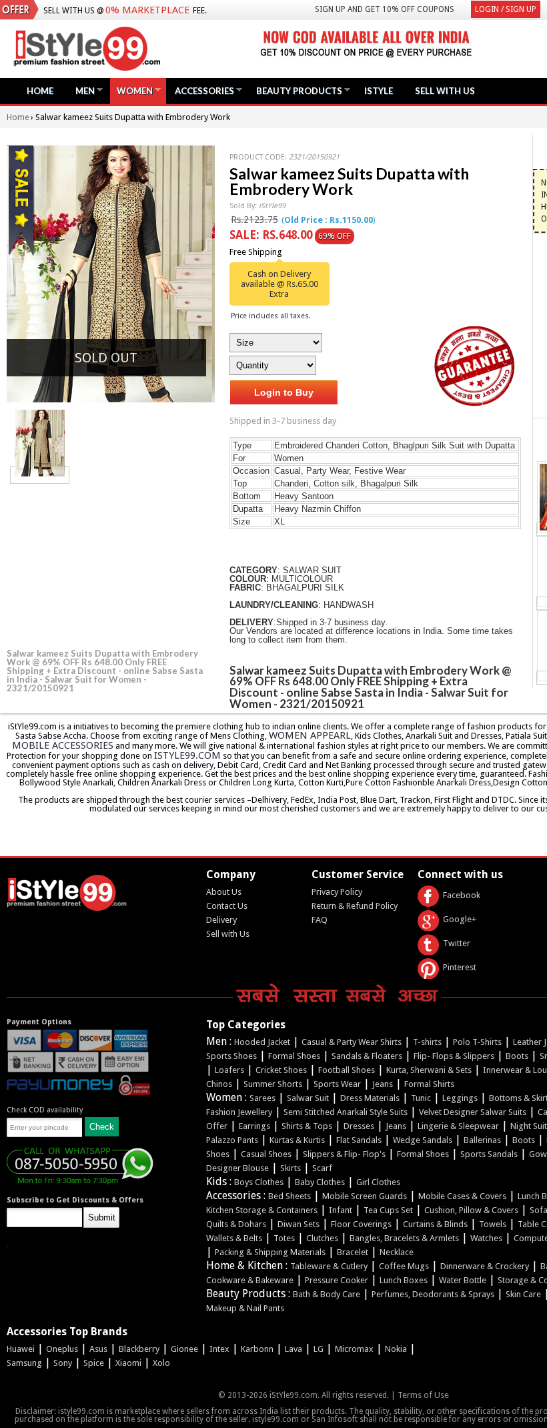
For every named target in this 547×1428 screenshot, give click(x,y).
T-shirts (427, 1042)
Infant (340, 1210)
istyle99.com (187, 755)
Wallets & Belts (234, 1238)
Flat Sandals (359, 1140)
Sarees (262, 1098)
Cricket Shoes (281, 1070)
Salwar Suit (308, 1098)
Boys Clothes (259, 1182)
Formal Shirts (429, 1084)
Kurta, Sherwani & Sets (429, 1070)
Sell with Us (227, 934)
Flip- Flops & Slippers (454, 1056)
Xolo (161, 1363)
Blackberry (139, 1349)
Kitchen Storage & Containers (262, 1210)
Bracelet (352, 1252)
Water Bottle (462, 1280)
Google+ (459, 919)
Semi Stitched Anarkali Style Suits (346, 1112)
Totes (284, 1238)
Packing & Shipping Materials (270, 1252)
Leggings (460, 1098)
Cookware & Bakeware (250, 1280)
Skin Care (523, 1294)
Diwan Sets (299, 1224)
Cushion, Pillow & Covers (471, 1210)
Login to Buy (284, 392)
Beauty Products (295, 90)
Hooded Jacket (262, 1042)
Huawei (21, 1349)
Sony (62, 1363)
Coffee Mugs (404, 1266)
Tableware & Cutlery (329, 1266)
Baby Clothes (320, 1182)
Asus (98, 1349)
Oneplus (62, 1349)
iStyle (378, 90)
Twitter (456, 943)
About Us (223, 892)
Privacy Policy (337, 892)
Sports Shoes (231, 1056)
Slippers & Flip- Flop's (344, 1154)
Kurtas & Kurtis (297, 1140)
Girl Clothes (378, 1182)
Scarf (322, 1168)
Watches (486, 1238)
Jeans (382, 1084)
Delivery (221, 920)
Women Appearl (310, 735)
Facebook (461, 895)
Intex (219, 1349)
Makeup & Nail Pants (245, 1308)
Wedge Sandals (422, 1140)
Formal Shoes (294, 1056)
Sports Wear (337, 1084)
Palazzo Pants (232, 1140)
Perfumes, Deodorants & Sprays (433, 1294)
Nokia (396, 1349)
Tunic (421, 1098)
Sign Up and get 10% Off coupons (384, 9)
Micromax (354, 1349)
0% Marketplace (147, 10)
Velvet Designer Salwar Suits (472, 1112)
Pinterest (459, 967)
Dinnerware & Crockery (484, 1266)
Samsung (24, 1363)
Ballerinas (482, 1140)
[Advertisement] (107, 563)
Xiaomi (128, 1363)
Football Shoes (346, 1070)
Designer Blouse (237, 1168)
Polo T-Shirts (477, 1042)
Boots (517, 1056)
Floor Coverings (361, 1224)
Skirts (290, 1168)
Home (40, 90)
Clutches (322, 1238)
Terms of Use (423, 1395)
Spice (93, 1363)
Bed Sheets (289, 1196)
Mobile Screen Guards (364, 1196)
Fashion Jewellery (239, 1112)
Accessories (201, 90)
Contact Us (226, 906)
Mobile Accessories (62, 745)
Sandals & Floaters (367, 1056)
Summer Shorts (272, 1084)
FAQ (320, 920)
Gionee (184, 1349)
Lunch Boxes (404, 1280)
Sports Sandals (489, 1154)
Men (82, 90)
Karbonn (257, 1349)
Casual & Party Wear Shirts (352, 1042)
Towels (492, 1224)
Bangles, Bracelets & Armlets (404, 1238)
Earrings (254, 1126)
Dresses (359, 1126)
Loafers (229, 1070)
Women (131, 90)
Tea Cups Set (388, 1210)
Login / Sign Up (505, 9)
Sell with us (445, 90)
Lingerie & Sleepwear (458, 1126)
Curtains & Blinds (435, 1224)
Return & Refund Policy (355, 906)
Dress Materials (370, 1098)
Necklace (397, 1252)
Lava (293, 1349)
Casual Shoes (266, 1154)
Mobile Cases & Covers (462, 1196)
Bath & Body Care (326, 1294)
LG (319, 1349)
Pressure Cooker (336, 1280)
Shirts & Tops (307, 1126)
